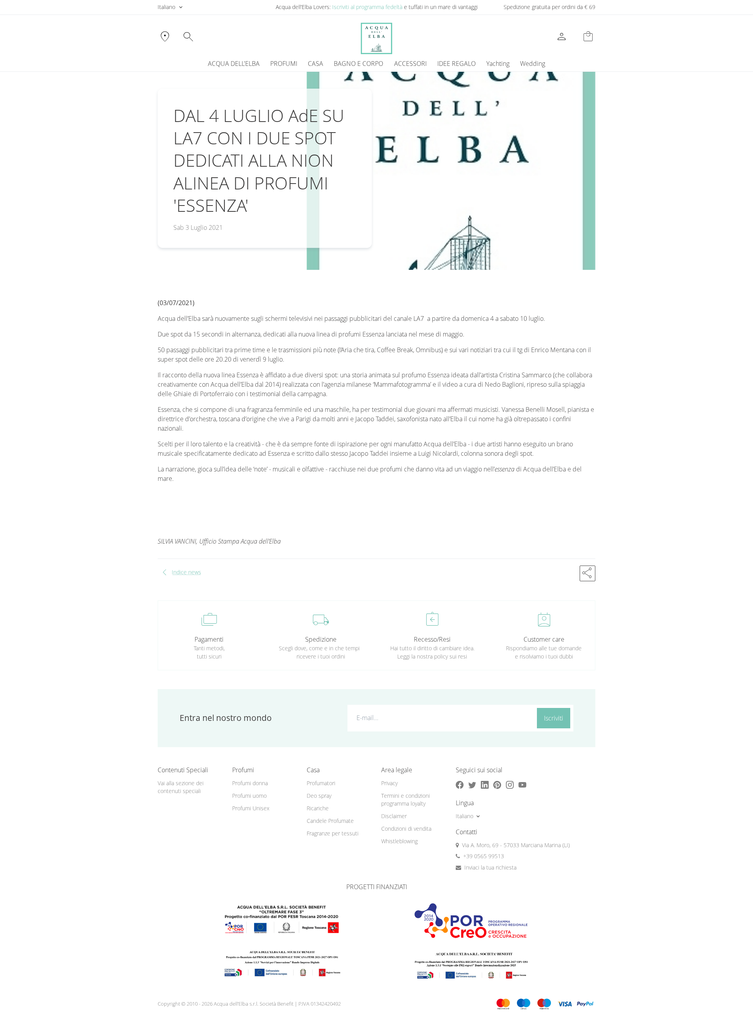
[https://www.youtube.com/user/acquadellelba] (522, 785)
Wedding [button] (532, 63)
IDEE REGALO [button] (456, 63)
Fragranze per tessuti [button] (332, 833)
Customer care (544, 639)
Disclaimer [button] (394, 816)
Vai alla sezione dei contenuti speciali (181, 787)
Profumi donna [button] (250, 783)
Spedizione (320, 639)
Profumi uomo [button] (249, 795)
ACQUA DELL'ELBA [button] (234, 63)
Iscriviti (553, 718)
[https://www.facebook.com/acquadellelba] (460, 785)
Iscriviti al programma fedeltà (367, 7)
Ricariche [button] (318, 808)
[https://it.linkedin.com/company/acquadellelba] (485, 785)
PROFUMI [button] (283, 63)
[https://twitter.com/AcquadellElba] (472, 785)
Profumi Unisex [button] (250, 808)
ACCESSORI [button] (410, 63)
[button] (587, 573)
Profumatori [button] (321, 783)
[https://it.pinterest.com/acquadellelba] (497, 785)
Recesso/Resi (432, 639)
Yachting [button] (497, 63)
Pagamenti (209, 639)
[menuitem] (497, 63)
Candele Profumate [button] (330, 820)
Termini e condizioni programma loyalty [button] (405, 800)
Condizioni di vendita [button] (406, 828)
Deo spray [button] (319, 795)
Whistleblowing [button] (399, 841)
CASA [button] (315, 63)
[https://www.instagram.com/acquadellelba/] (510, 785)
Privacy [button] (389, 783)
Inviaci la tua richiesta (490, 867)
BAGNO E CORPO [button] (358, 63)
